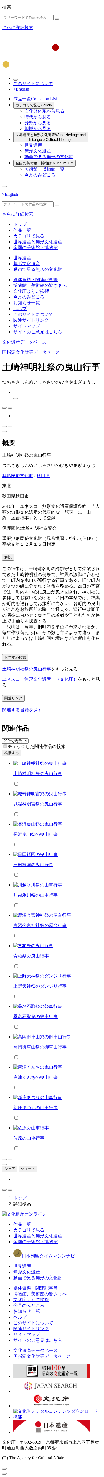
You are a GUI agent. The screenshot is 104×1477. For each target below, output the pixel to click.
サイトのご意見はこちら (37, 331)
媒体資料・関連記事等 (35, 279)
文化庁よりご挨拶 (31, 291)
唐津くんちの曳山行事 (35, 1077)
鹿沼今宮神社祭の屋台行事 (40, 925)
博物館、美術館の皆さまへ (40, 285)
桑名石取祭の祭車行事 (35, 1016)
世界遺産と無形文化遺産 (51, 137)
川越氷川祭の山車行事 (35, 895)
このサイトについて (33, 83)
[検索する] (57, 19)
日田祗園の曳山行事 (33, 864)
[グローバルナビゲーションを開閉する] (4, 186)
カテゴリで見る (34, 105)
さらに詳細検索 (17, 27)
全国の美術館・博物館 (44, 163)
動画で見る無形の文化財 (48, 156)
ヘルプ (20, 308)
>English (21, 89)
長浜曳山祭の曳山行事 (35, 834)
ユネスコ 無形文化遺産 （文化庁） (40, 679)
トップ (20, 224)
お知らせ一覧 (26, 302)
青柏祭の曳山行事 (31, 955)
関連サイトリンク (31, 320)
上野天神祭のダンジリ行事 (40, 986)
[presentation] (5, 746)
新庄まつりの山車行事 (35, 1107)
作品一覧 (35, 98)
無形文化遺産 (37, 151)
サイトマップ (26, 326)
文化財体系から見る (44, 111)
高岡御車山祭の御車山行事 (40, 1047)
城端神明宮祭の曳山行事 (37, 804)
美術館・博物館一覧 (44, 169)
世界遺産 (33, 145)
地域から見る (37, 128)
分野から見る (37, 122)
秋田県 (43, 475)
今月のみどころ (39, 175)
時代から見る (37, 117)
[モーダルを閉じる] (4, 1469)
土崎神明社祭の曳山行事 (26, 669)
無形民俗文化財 (17, 475)
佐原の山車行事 (28, 1138)
